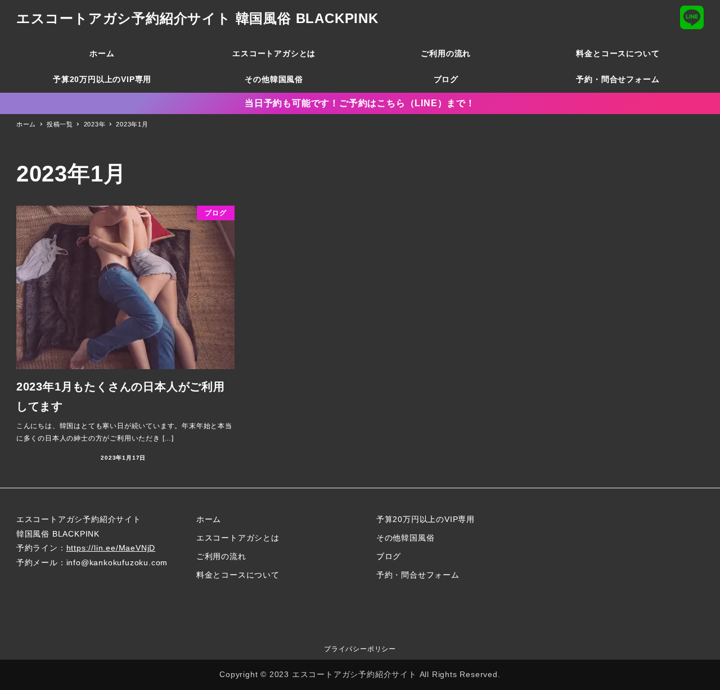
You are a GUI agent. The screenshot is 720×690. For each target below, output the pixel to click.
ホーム (208, 519)
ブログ (388, 556)
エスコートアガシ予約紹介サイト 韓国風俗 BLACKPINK (197, 18)
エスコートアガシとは (238, 537)
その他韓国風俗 (405, 537)
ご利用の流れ (221, 556)
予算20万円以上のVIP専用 (425, 519)
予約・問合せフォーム (418, 574)
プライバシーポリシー (360, 649)
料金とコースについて (238, 574)
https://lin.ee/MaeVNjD (111, 547)
